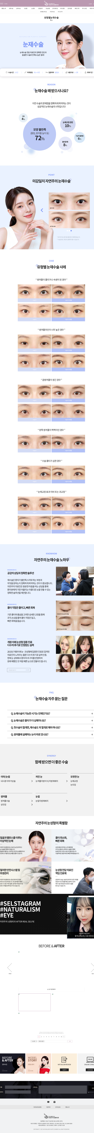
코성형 (25, 8)
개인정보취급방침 (37, 1107)
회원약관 (48, 1107)
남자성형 (70, 8)
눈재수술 (18, 8)
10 (61, 1036)
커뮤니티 (92, 8)
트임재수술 (52, 11)
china (5, 3)
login (90, 4)
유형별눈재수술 (43, 11)
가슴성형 (48, 8)
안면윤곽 (40, 8)
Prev (68, 916)
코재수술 (11, 8)
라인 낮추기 (60, 11)
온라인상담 (57, 1107)
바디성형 (62, 8)
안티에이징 (55, 8)
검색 (70, 1041)
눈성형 (33, 8)
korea (1, 3)
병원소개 (4, 8)
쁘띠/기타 (77, 8)
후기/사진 (84, 8)
